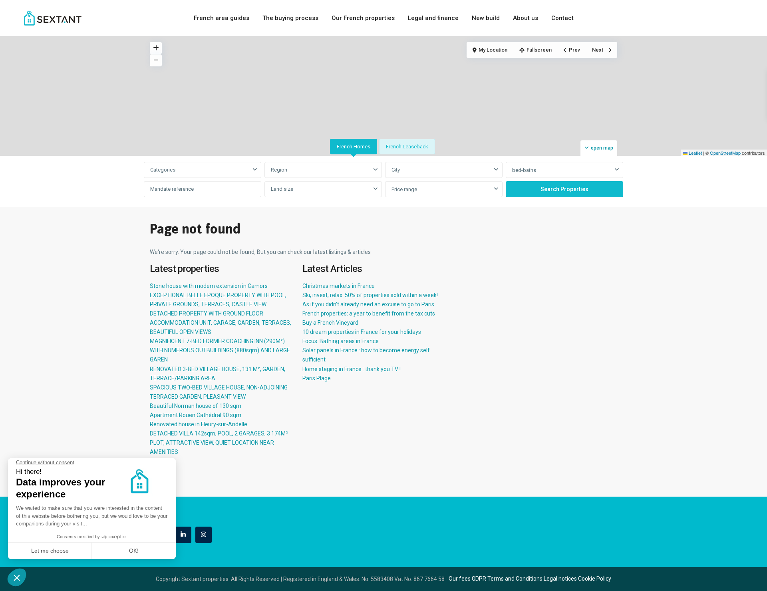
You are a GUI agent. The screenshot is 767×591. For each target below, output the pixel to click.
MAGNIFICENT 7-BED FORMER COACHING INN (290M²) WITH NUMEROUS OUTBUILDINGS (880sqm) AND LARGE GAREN (220, 350)
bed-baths (524, 170)
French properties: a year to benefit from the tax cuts (368, 313)
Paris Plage (316, 378)
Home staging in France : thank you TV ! (351, 369)
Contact (562, 18)
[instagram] (203, 535)
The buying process (290, 18)
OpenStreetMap (725, 153)
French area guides (221, 18)
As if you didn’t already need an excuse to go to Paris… (370, 304)
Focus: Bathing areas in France (340, 341)
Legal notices (560, 578)
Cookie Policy (594, 578)
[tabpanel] (383, 180)
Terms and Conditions (514, 578)
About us (525, 18)
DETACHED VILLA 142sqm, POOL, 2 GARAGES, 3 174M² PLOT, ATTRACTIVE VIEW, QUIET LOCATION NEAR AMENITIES (219, 442)
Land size (282, 189)
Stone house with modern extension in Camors (209, 286)
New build (486, 18)
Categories (162, 170)
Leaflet (695, 153)
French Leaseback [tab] (407, 147)
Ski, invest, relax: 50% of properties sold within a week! (370, 295)
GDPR (479, 578)
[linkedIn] (183, 535)
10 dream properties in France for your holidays (361, 332)
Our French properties (363, 18)
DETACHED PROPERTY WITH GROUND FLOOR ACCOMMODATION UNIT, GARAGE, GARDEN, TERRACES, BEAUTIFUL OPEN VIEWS (220, 322)
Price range (404, 189)
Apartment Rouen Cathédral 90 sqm (195, 415)
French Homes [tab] (353, 147)
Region (279, 170)
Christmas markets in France (338, 286)
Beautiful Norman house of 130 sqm (195, 406)
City (395, 170)
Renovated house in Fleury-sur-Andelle (198, 424)
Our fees (460, 578)
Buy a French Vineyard (330, 322)
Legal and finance (433, 18)
